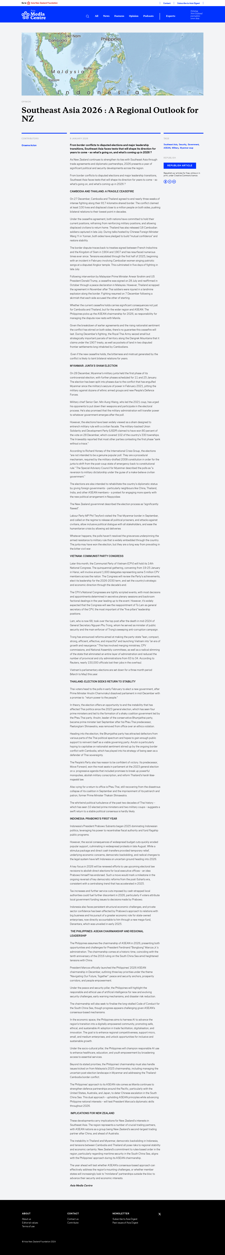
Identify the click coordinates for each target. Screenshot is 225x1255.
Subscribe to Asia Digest (188, 3)
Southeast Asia (170, 145)
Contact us (73, 1219)
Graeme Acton (29, 145)
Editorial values (30, 1222)
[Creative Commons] (183, 181)
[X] (159, 1214)
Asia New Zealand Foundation (44, 3)
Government (193, 145)
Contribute (73, 1222)
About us (26, 1219)
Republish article (179, 166)
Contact (167, 3)
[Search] (87, 16)
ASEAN (167, 148)
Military (175, 148)
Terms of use (28, 1226)
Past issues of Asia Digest (125, 1222)
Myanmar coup (186, 148)
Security (182, 145)
